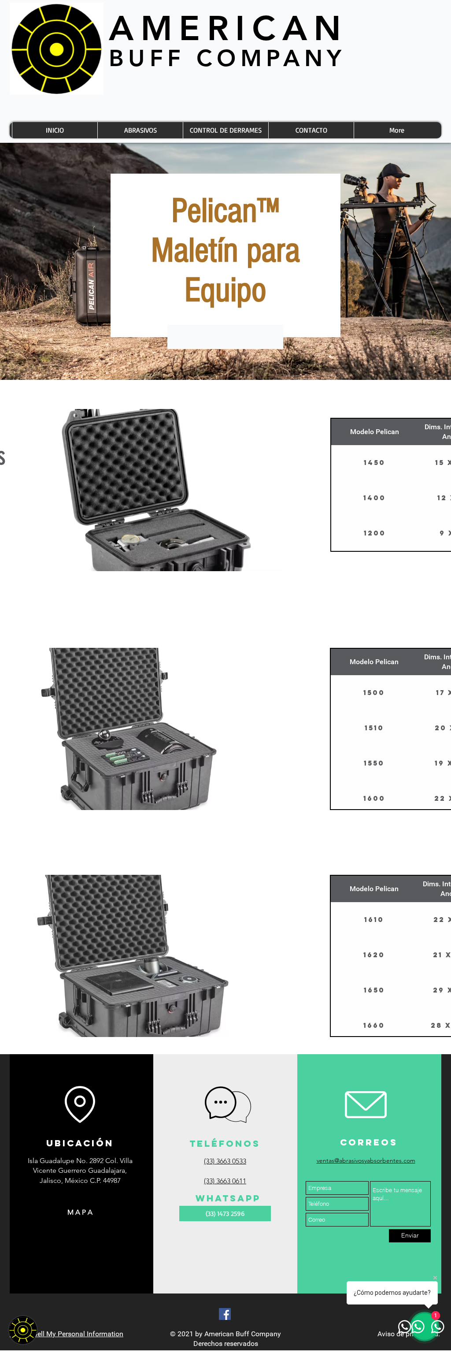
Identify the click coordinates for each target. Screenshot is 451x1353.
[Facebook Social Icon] (225, 1314)
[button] (158, 490)
